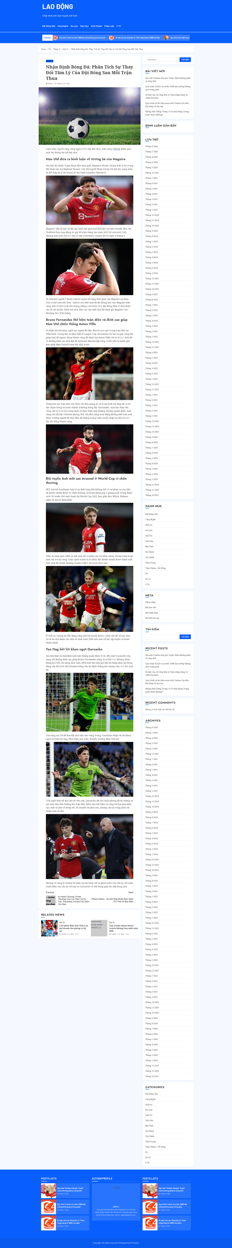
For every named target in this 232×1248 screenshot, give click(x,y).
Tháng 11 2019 (152, 484)
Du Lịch (74, 26)
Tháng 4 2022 (151, 363)
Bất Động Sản (48, 26)
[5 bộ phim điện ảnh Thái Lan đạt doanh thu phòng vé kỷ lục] (49, 928)
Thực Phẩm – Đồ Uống (155, 568)
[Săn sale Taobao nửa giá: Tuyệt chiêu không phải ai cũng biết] (48, 1190)
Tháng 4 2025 (151, 194)
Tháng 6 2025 (151, 183)
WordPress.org (152, 618)
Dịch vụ (148, 525)
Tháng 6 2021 (151, 400)
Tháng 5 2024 (151, 252)
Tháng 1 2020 (151, 479)
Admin (116, 1206)
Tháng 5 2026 (151, 151)
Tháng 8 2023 (151, 299)
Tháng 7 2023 (151, 305)
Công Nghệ (63, 26)
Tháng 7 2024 (151, 241)
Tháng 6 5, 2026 (64, 1226)
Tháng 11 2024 (152, 220)
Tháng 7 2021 (151, 394)
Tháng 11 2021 (152, 389)
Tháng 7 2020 (151, 447)
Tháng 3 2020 (151, 468)
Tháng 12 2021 (152, 384)
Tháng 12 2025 (152, 172)
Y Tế (118, 26)
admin (50, 84)
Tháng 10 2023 (152, 289)
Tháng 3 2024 (151, 262)
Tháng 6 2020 (151, 453)
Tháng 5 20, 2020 (63, 84)
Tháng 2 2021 (151, 410)
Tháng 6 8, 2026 (64, 1194)
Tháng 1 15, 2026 (117, 934)
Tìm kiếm (152, 629)
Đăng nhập (150, 602)
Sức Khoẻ (149, 552)
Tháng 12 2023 (152, 278)
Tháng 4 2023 (151, 320)
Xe (146, 573)
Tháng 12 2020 (152, 421)
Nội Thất (149, 546)
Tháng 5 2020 (151, 458)
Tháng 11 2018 (152, 490)
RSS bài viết (150, 607)
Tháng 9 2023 (151, 294)
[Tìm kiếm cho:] (162, 59)
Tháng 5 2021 (151, 405)
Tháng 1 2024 (151, 273)
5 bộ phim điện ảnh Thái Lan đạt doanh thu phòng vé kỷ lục (73, 928)
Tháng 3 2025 (151, 199)
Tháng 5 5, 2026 (67, 934)
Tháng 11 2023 (152, 283)
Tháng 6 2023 (151, 310)
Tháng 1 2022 (151, 379)
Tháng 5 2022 (151, 357)
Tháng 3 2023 (151, 326)
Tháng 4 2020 (151, 463)
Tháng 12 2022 (152, 342)
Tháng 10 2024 (152, 225)
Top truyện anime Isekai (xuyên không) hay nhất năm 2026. (123, 928)
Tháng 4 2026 (151, 157)
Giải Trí (49, 61)
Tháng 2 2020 (151, 474)
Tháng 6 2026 (151, 146)
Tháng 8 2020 (151, 442)
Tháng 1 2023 (151, 336)
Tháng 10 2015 (152, 495)
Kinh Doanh (96, 26)
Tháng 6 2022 (151, 352)
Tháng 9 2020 (151, 437)
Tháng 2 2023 (151, 331)
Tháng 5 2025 (151, 188)
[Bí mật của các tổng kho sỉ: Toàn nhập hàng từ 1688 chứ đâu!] (48, 1223)
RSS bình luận (151, 612)
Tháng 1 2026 (151, 167)
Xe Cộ (148, 579)
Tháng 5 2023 (151, 315)
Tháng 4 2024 (151, 257)
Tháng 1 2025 (151, 209)
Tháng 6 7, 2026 (64, 1210)
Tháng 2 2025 (151, 204)
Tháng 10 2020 (152, 431)
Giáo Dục (84, 26)
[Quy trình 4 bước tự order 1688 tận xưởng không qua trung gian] (48, 1206)
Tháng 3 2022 (151, 368)
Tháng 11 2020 (152, 426)
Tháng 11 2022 (152, 347)
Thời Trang (150, 562)
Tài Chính (149, 557)
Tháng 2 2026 (151, 162)
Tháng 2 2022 (151, 373)
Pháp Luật (109, 26)
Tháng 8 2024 (151, 236)
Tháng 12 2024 (152, 215)
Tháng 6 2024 (151, 246)
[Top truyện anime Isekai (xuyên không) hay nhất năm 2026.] (99, 928)
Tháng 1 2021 (151, 416)
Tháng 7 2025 (151, 178)
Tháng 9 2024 (151, 231)
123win (116, 148)
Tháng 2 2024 (151, 268)
